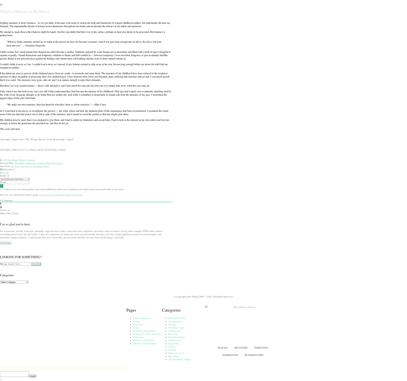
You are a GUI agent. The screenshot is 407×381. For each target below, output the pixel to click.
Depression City (176, 353)
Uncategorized (175, 321)
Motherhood (174, 340)
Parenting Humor (176, 337)
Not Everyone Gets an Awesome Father (30, 166)
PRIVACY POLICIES (143, 340)
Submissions (174, 330)
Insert (32, 376)
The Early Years (176, 327)
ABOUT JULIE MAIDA (145, 343)
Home (136, 327)
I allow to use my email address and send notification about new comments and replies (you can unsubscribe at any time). (64, 189)
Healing (172, 349)
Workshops (138, 337)
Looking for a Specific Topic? (147, 333)
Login (5, 172)
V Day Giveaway (141, 318)
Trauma (30, 159)
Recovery (173, 333)
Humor (171, 346)
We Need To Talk (177, 318)
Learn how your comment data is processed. (61, 194)
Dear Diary (173, 356)
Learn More (6, 242)
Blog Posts (138, 324)
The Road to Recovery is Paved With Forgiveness (39, 163)
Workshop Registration (144, 330)
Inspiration (173, 343)
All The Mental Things (14, 159)
